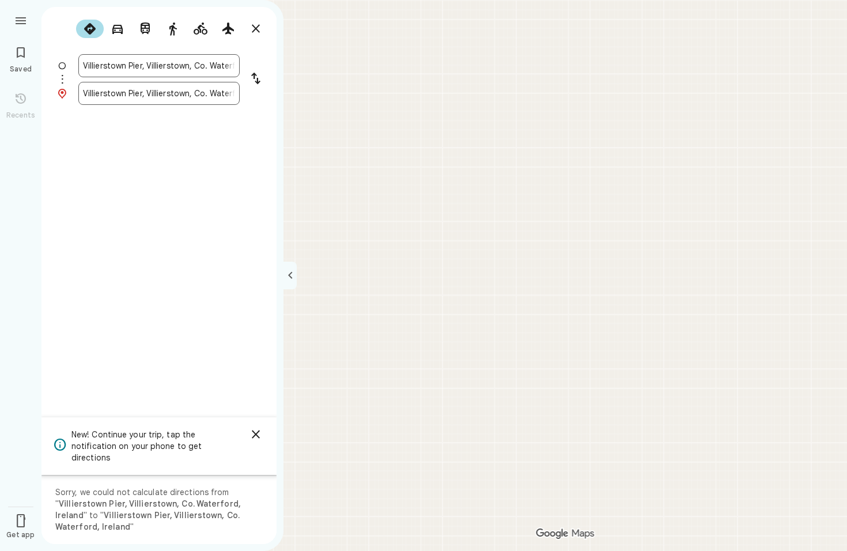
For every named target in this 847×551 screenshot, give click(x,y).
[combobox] (159, 65)
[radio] (90, 28)
